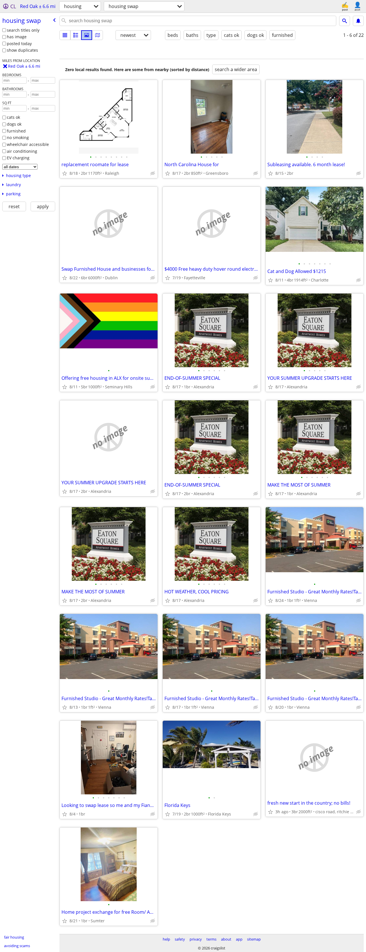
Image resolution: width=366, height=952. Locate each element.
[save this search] (358, 21)
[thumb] (75, 35)
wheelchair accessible (28, 144)
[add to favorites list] (64, 173)
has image (17, 36)
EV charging (18, 157)
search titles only (23, 30)
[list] (64, 35)
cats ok (13, 117)
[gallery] (86, 35)
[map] (97, 35)
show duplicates (22, 50)
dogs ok (14, 124)
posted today (19, 43)
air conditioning (22, 151)
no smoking (18, 137)
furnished (16, 131)
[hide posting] (152, 173)
